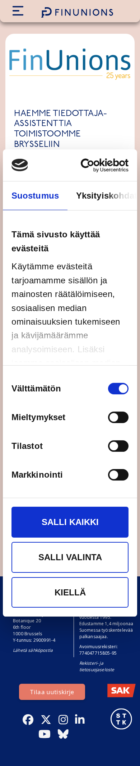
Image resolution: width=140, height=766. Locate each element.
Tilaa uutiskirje (52, 692)
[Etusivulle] (77, 12)
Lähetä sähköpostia (33, 650)
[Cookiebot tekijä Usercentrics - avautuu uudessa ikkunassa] (98, 165)
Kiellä (70, 592)
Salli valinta (70, 557)
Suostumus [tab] (35, 195)
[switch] (118, 417)
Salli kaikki (70, 522)
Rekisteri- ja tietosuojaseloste (97, 666)
